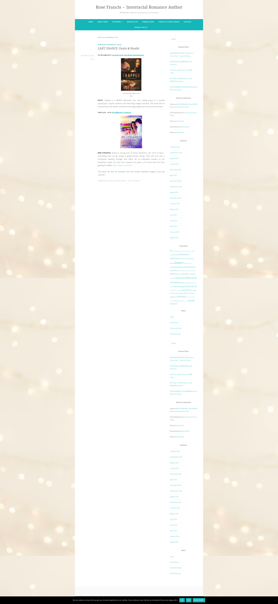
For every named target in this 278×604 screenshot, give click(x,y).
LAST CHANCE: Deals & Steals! (118, 48)
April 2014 (173, 226)
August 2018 (174, 158)
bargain (189, 251)
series (176, 301)
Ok (182, 600)
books (172, 263)
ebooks (185, 273)
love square (191, 283)
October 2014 (175, 203)
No (189, 600)
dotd (177, 274)
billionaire (175, 255)
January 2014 (174, 232)
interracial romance (119, 181)
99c (171, 251)
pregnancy (173, 297)
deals (110, 181)
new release (179, 293)
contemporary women (183, 270)
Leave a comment (134, 181)
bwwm (105, 181)
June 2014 (173, 221)
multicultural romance (175, 290)
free (189, 274)
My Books (116, 22)
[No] (275, 600)
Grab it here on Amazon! (122, 165)
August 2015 (174, 192)
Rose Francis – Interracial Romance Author (139, 7)
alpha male (184, 251)
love (186, 283)
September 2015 (176, 186)
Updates (187, 22)
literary (183, 283)
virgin (186, 301)
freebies (193, 274)
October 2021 (175, 147)
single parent (181, 301)
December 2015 (175, 181)
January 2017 (174, 164)
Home (90, 22)
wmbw (191, 300)
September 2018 (176, 152)
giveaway (172, 278)
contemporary (176, 267)
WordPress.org (175, 334)
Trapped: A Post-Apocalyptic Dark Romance (127, 55)
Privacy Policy (141, 27)
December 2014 (175, 198)
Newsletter (132, 22)
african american (177, 251)
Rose (92, 59)
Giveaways (111, 45)
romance (181, 296)
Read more (199, 600)
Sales (119, 45)
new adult (185, 290)
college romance (187, 263)
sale (187, 297)
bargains (193, 251)
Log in (172, 317)
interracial (180, 277)
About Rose (103, 22)
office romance (189, 293)
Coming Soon (148, 22)
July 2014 (173, 215)
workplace (174, 304)
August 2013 (174, 237)
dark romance (192, 270)
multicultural (190, 286)
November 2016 (175, 170)
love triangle (178, 286)
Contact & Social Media (168, 22)
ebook (180, 274)
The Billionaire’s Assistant (121, 112)
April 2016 (173, 175)
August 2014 (174, 209)
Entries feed (174, 322)
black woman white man (186, 259)
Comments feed (175, 328)
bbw (171, 255)
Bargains (102, 45)
